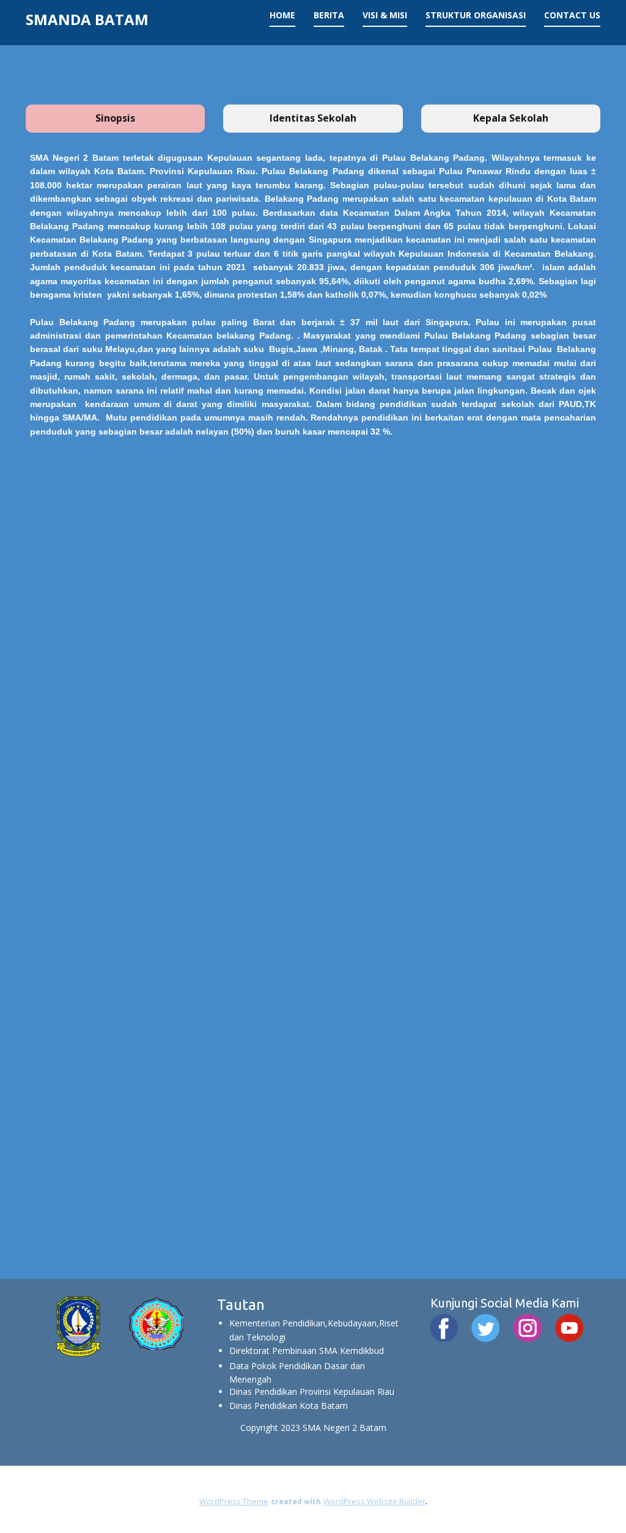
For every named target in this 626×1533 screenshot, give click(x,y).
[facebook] (444, 1328)
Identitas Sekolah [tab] (313, 118)
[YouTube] (569, 1328)
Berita (329, 15)
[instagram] (528, 1328)
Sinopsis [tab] (115, 118)
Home (282, 15)
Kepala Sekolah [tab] (510, 118)
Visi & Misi (385, 15)
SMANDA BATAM (87, 19)
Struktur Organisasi (475, 15)
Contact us (572, 15)
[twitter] (485, 1328)
